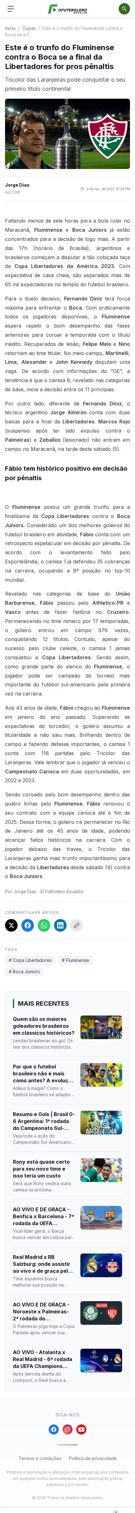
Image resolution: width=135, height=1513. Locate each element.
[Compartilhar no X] (11, 925)
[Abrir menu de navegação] (10, 9)
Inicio (10, 28)
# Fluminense (75, 960)
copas (29, 28)
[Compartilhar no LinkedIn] (60, 925)
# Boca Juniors (24, 971)
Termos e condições (40, 1458)
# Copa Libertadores (30, 960)
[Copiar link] (76, 925)
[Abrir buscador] (124, 9)
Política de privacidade (93, 1458)
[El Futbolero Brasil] (67, 9)
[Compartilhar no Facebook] (27, 925)
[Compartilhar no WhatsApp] (44, 925)
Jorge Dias (17, 185)
